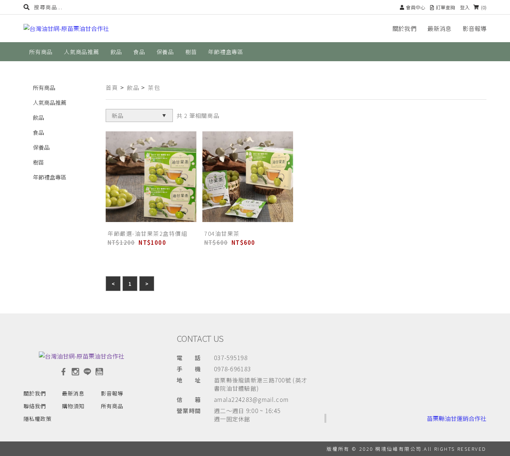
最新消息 (439, 28)
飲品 (38, 117)
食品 (38, 132)
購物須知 (73, 406)
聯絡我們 (35, 406)
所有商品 (44, 87)
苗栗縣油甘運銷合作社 (456, 418)
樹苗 (38, 162)
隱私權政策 (38, 418)
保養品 (41, 147)
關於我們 (404, 28)
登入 (465, 7)
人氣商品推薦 (49, 102)
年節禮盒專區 (49, 177)
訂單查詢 (445, 7)
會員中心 (415, 7)
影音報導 (474, 28)
